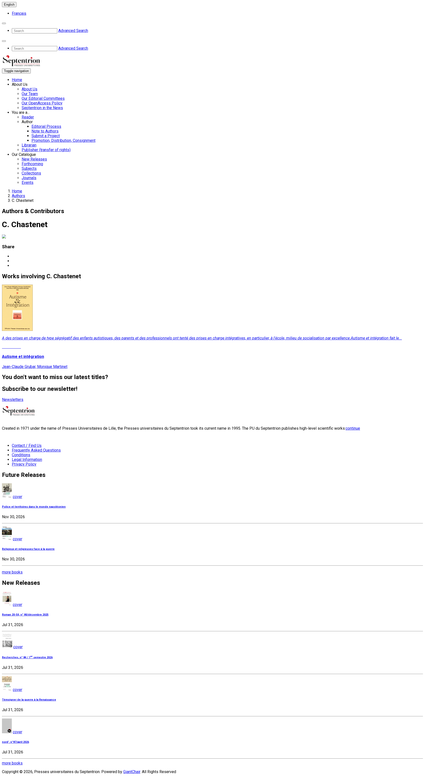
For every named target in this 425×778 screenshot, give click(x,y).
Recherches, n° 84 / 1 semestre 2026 (27, 657)
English (9, 4)
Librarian (29, 145)
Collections (31, 173)
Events (27, 182)
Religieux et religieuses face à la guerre (28, 549)
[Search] (4, 23)
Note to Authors (45, 131)
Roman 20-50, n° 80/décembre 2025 (25, 614)
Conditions (21, 455)
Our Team (30, 93)
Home (17, 79)
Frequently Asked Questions (36, 450)
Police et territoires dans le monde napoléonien (34, 506)
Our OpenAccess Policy (42, 103)
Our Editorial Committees (43, 98)
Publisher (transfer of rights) (46, 149)
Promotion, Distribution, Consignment (63, 140)
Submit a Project (45, 135)
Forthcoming (32, 163)
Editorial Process (46, 126)
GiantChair (131, 771)
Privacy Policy (24, 464)
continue (353, 428)
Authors (18, 195)
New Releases (34, 159)
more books (12, 572)
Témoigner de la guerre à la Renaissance (29, 699)
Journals (29, 178)
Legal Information (27, 459)
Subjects (29, 168)
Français (19, 13)
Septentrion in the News (42, 107)
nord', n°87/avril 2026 (15, 742)
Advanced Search (73, 30)
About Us (29, 89)
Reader (28, 117)
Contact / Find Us (27, 445)
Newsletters (12, 399)
